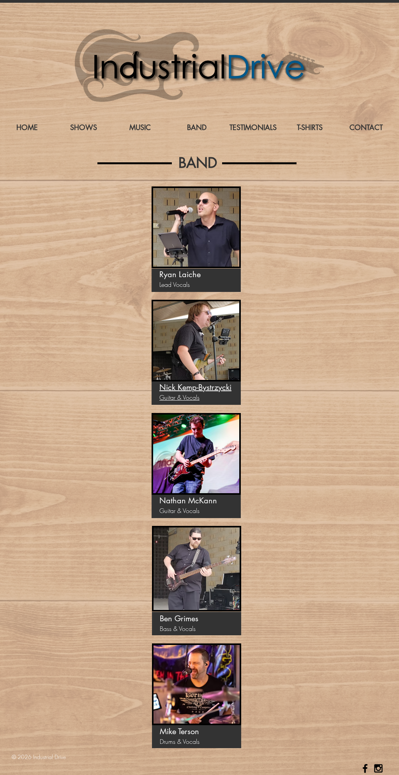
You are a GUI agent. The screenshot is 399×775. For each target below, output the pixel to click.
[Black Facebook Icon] (365, 768)
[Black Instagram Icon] (378, 768)
